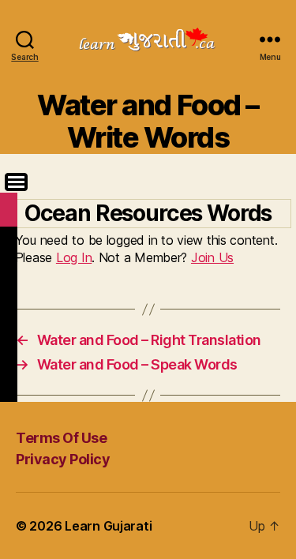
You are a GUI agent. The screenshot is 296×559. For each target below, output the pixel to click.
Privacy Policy (63, 459)
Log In (74, 257)
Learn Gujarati (108, 526)
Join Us (212, 257)
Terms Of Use (61, 438)
